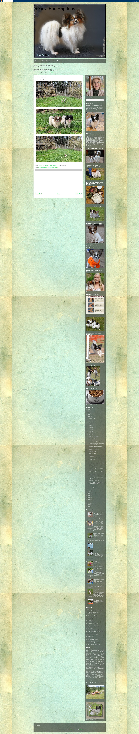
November (91, 420)
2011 (89, 503)
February (91, 486)
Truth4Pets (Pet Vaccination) (94, 644)
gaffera (71, 729)
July (90, 427)
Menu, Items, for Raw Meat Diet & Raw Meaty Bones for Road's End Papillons (98, 523)
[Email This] (60, 165)
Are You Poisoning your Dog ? (94, 626)
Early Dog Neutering (92, 641)
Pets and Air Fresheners (94, 449)
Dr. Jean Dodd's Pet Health (93, 625)
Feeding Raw (90, 636)
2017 (89, 491)
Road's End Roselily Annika (94, 441)
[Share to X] (63, 165)
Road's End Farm (100, 666)
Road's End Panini (92, 451)
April (90, 432)
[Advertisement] (58, 182)
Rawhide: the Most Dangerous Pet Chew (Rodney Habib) (96, 483)
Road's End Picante (93, 438)
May (90, 431)
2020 (89, 414)
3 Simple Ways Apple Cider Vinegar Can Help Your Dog (96, 444)
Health (92, 659)
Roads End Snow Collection (94, 675)
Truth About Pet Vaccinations (94, 642)
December (91, 418)
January (91, 487)
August (90, 425)
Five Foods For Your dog (93, 633)
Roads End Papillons (99, 670)
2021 (89, 412)
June (90, 429)
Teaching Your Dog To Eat (93, 615)
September (91, 423)
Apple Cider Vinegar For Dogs (94, 629)
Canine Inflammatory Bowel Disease (95, 631)
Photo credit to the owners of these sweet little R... (96, 472)
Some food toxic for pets (93, 609)
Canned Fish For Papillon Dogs (94, 105)
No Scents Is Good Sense (93, 612)
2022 (89, 411)
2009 (89, 506)
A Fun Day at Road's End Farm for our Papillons (48, 167)
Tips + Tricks (99, 679)
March (90, 434)
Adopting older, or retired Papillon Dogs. (98, 534)
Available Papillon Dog (98, 512)
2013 (89, 499)
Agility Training (101, 650)
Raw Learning (90, 628)
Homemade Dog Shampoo (93, 617)
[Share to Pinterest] (65, 165)
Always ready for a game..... (95, 440)
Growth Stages (98, 657)
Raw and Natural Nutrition (93, 639)
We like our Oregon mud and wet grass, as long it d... (95, 447)
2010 (89, 504)
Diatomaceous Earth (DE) (93, 634)
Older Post (79, 194)
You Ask (88, 680)
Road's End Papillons (54, 8)
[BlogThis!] (61, 165)
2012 (89, 501)
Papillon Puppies (92, 663)
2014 (89, 497)
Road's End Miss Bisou (93, 436)
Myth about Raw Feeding (93, 623)
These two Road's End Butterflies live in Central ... (96, 475)
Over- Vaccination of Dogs (94, 461)
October (91, 421)
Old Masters (100, 659)
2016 (89, 493)
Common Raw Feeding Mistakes (94, 621)
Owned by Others (93, 661)
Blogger (80, 729)
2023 (89, 409)
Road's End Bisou (92, 453)
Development (91, 656)
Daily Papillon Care (98, 654)
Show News (95, 677)
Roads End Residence (99, 674)
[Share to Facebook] (64, 165)
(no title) (95, 543)
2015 (89, 495)
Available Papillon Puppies (95, 652)
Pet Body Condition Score (94, 480)
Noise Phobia (90, 618)
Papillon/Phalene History (91, 664)
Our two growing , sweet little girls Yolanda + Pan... (96, 466)
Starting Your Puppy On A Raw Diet (95, 610)
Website (59, 60)
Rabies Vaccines (91, 638)
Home (37, 60)
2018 (89, 490)
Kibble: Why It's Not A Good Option (95, 613)
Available (91, 651)
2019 (89, 416)
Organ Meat (90, 620)
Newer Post (38, 194)
